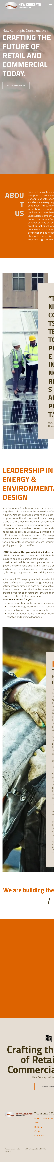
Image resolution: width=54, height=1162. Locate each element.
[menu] (50, 3)
